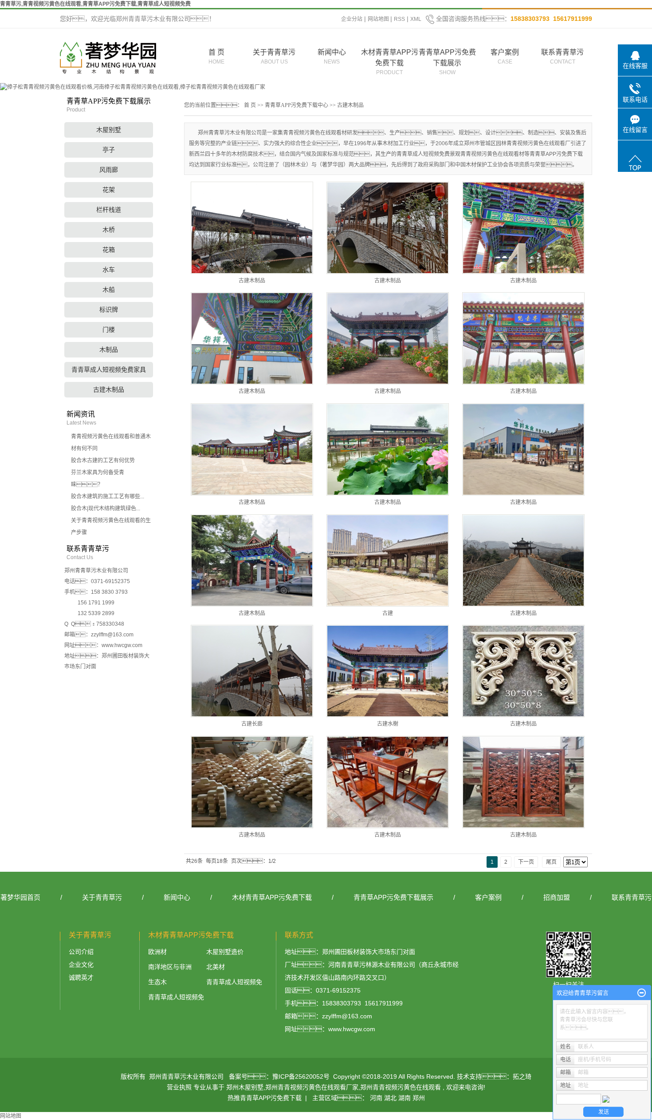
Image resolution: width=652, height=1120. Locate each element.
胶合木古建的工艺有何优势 (103, 460)
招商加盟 (556, 897)
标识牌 (108, 309)
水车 (108, 269)
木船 (108, 289)
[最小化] (641, 993)
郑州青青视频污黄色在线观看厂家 (311, 1087)
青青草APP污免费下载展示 (447, 61)
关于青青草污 (274, 56)
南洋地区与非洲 (170, 966)
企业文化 (81, 964)
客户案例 (505, 56)
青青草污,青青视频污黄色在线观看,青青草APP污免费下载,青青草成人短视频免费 (95, 4)
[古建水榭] (387, 671)
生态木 (157, 981)
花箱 (108, 249)
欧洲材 (157, 951)
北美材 (215, 966)
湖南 (404, 1097)
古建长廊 (252, 724)
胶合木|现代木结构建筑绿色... (105, 508)
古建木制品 (108, 389)
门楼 (108, 329)
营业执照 (179, 1087)
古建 (387, 613)
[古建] (387, 560)
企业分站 (351, 19)
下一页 (526, 862)
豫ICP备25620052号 (301, 1076)
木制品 (108, 349)
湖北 (390, 1097)
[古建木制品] (252, 228)
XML (415, 19)
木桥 (108, 229)
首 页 (216, 56)
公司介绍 (81, 951)
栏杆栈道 (108, 210)
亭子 (108, 150)
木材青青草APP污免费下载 (389, 61)
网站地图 (379, 19)
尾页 (551, 862)
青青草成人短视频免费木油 (176, 998)
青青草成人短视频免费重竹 (234, 983)
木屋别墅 (108, 130)
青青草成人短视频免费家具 (108, 369)
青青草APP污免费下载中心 (296, 105)
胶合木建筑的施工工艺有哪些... (107, 496)
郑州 (418, 1097)
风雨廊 (108, 170)
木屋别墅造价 (225, 951)
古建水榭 (387, 724)
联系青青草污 (562, 56)
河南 (376, 1097)
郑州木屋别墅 (244, 1087)
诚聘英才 (81, 977)
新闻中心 (332, 56)
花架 (108, 190)
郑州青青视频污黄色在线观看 (400, 1087)
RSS (399, 19)
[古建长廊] (252, 671)
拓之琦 (522, 1076)
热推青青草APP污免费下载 (265, 1097)
